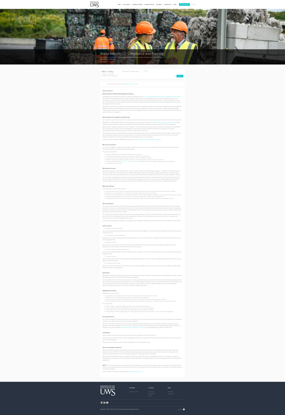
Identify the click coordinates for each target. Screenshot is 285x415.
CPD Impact (159, 4)
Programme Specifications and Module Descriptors (147, 139)
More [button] (175, 4)
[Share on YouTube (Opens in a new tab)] (107, 402)
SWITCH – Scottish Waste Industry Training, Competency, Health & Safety (161, 96)
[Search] (192, 4)
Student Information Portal (136, 371)
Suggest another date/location (131, 84)
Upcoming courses (137, 4)
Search (150, 396)
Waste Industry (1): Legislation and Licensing (129, 161)
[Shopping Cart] (194, 4)
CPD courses (126, 4)
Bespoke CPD (168, 4)
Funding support (149, 4)
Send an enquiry (184, 4)
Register (180, 76)
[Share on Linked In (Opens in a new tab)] (104, 402)
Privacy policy (171, 394)
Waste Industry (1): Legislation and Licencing (164, 122)
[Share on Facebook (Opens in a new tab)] (101, 402)
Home (119, 4)
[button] (175, 76)
